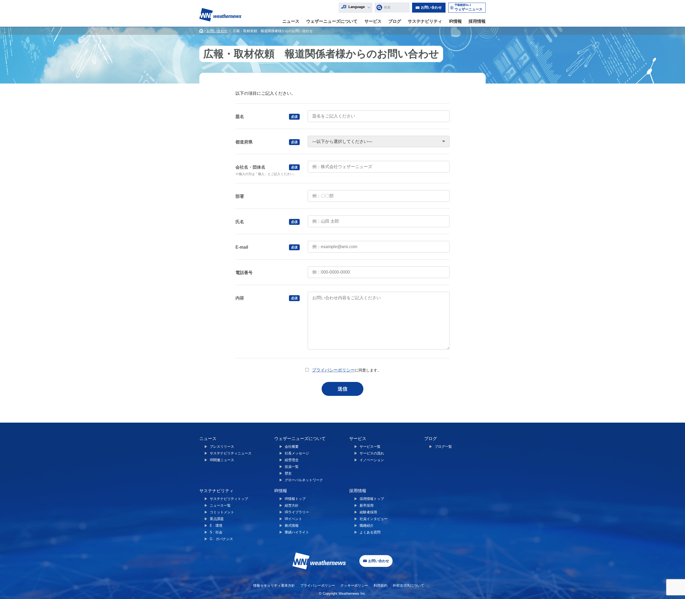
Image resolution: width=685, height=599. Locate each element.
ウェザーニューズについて (331, 21)
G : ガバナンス (221, 539)
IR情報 (455, 21)
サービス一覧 (370, 447)
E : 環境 (216, 526)
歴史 (288, 473)
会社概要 (292, 447)
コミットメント (222, 512)
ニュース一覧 (220, 505)
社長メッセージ (297, 453)
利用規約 (380, 585)
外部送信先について (408, 585)
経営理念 (292, 460)
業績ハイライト (297, 532)
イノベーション (372, 460)
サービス (373, 21)
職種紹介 (367, 526)
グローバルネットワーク (304, 480)
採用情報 (477, 21)
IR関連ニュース (222, 460)
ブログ (394, 21)
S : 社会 (216, 532)
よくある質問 (370, 532)
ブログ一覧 (443, 447)
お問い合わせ (431, 7)
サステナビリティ (425, 21)
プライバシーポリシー (333, 370)
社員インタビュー (373, 519)
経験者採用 (368, 512)
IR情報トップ (295, 499)
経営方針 (292, 505)
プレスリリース (222, 447)
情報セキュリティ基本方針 (274, 585)
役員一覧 (292, 467)
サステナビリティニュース (231, 453)
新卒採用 (367, 505)
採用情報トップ (372, 499)
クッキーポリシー (354, 585)
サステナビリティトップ (229, 499)
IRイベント (293, 519)
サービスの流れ (372, 453)
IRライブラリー (297, 512)
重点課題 (217, 519)
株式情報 (292, 526)
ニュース (290, 21)
